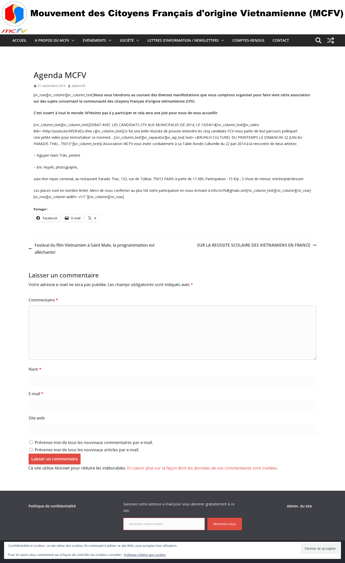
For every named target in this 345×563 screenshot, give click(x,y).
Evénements (94, 40)
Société (127, 40)
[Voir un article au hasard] (331, 40)
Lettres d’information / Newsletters (183, 40)
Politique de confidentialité (52, 506)
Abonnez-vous (224, 524)
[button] (72, 40)
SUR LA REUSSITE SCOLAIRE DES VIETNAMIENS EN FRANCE (253, 245)
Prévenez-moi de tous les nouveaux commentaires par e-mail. (94, 442)
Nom (35, 369)
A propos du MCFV (52, 40)
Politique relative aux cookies (145, 555)
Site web (37, 418)
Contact (281, 40)
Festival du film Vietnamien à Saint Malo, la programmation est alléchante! (95, 248)
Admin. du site (299, 506)
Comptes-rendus (248, 40)
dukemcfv (79, 86)
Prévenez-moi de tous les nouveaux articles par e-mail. (87, 450)
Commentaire (43, 300)
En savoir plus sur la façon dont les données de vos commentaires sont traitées (202, 468)
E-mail (36, 393)
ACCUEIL (19, 40)
